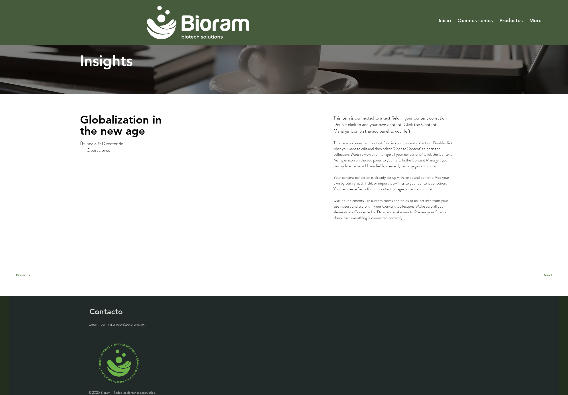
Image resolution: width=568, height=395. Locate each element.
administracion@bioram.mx (123, 324)
